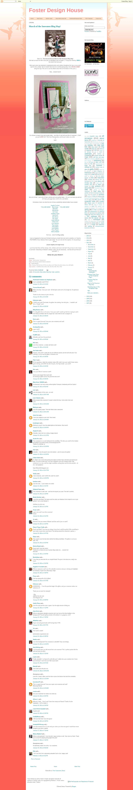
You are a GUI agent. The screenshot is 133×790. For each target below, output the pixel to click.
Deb (34, 751)
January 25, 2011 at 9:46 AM (40, 379)
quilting (89, 196)
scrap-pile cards (90, 201)
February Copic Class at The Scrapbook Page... (93, 276)
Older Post (77, 766)
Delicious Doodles (90, 158)
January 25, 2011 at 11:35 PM (41, 644)
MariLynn (35, 407)
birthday (90, 145)
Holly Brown (55, 210)
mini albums (98, 181)
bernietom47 (36, 682)
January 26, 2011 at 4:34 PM (40, 705)
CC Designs (88, 152)
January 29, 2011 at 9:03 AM (40, 748)
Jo (33, 519)
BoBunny (102, 148)
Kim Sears (55, 218)
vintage (93, 224)
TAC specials (95, 218)
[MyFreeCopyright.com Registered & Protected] (80, 781)
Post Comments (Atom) (59, 770)
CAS (95, 150)
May (89, 258)
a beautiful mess (93, 136)
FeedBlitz (98, 31)
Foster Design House (56, 10)
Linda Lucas (55, 221)
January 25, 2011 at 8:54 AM (40, 323)
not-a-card (88, 188)
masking (90, 179)
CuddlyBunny (37, 716)
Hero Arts (99, 174)
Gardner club (98, 167)
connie (35, 691)
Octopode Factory (99, 188)
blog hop (48, 272)
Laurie (35, 657)
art (99, 140)
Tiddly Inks (92, 221)
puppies (94, 194)
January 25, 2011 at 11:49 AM (41, 427)
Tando (89, 219)
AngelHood (94, 140)
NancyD (35, 666)
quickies (57, 272)
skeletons (87, 206)
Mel (34, 342)
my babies (98, 184)
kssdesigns (36, 423)
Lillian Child (36, 457)
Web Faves (39, 18)
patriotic (86, 193)
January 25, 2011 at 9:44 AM (40, 366)
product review (98, 193)
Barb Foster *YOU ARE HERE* (60, 207)
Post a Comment (35, 759)
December (91, 244)
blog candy (43, 272)
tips (103, 221)
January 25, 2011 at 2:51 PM (40, 516)
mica (92, 181)
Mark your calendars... (93, 293)
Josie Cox (36, 415)
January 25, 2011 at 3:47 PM (40, 533)
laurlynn (35, 481)
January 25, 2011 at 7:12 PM (40, 607)
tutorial (88, 223)
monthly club (88, 184)
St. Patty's (94, 209)
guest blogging (98, 171)
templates (87, 221)
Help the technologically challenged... (92, 271)
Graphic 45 (101, 169)
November (91, 247)
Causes (100, 150)
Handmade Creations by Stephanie (42, 279)
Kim (34, 369)
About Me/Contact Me (61, 18)
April (89, 260)
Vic (34, 628)
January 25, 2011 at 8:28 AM (40, 306)
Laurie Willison (55, 220)
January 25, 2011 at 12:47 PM (41, 470)
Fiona (34, 576)
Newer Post (33, 766)
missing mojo (88, 183)
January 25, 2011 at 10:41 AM (41, 411)
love (92, 178)
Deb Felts (55, 208)
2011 (87, 242)
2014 (87, 235)
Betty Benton (36, 309)
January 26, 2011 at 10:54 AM (41, 670)
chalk (100, 152)
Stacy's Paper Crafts (38, 527)
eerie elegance (88, 160)
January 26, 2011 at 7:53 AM (40, 653)
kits (97, 176)
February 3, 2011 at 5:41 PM (40, 755)
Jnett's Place (36, 603)
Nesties (86, 186)
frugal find (88, 165)
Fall (91, 163)
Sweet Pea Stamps (95, 214)
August (90, 251)
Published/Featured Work (76, 18)
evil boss (91, 162)
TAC (103, 214)
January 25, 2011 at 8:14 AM (40, 297)
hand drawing (98, 172)
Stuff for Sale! (49, 18)
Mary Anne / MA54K (38, 382)
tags (103, 218)
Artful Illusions (96, 142)
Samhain (97, 198)
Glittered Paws (37, 489)
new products (96, 186)
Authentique (96, 143)
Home (32, 18)
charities (99, 153)
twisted (93, 223)
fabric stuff (98, 162)
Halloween (88, 173)
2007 (87, 303)
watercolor (101, 224)
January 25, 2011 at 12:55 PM (41, 478)
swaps (86, 214)
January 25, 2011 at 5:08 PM (40, 600)
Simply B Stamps (98, 204)
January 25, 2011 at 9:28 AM (40, 356)
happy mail (87, 174)
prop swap (87, 194)
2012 (87, 240)
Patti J (35, 360)
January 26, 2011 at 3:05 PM (40, 696)
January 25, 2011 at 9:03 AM (40, 339)
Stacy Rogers (55, 230)
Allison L (35, 699)
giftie (86, 169)
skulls (93, 206)
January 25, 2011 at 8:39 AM (40, 315)
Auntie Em (36, 438)
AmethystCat (36, 327)
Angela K (35, 431)
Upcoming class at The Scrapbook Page (93, 287)
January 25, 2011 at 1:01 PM (40, 486)
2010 (87, 296)
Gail (34, 449)
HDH (93, 174)
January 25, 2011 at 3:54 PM (40, 554)
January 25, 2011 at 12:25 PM (41, 446)
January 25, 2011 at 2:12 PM (40, 506)
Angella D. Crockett (38, 566)
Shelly (35, 473)
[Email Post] (47, 270)
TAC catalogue (92, 216)
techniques (96, 219)
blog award (95, 147)
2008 (87, 301)
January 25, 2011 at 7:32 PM (40, 617)
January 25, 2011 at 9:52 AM (40, 386)
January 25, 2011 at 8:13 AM (40, 284)
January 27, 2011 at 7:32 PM (40, 740)
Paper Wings (97, 191)
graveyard (89, 171)
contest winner (98, 155)
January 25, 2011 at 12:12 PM (41, 435)
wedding (90, 226)
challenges (88, 153)
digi (97, 158)
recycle (100, 196)
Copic (53, 272)
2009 (87, 298)
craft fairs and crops (98, 157)
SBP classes (98, 199)
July (89, 253)
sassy (90, 199)
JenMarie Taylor (55, 213)
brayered (88, 150)
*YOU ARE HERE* (46, 207)
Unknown (35, 300)
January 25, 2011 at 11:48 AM (41, 419)
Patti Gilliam (55, 226)
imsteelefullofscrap (38, 724)
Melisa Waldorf (55, 231)
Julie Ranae (55, 217)
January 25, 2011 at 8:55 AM (40, 331)
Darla (34, 319)
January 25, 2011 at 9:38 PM (40, 636)
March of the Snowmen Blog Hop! (93, 284)
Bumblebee (36, 557)
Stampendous (93, 211)
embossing (97, 160)
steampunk (92, 213)
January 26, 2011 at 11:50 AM (41, 688)
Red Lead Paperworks (89, 198)
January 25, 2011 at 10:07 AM (41, 394)
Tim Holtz (99, 221)
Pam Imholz (55, 225)
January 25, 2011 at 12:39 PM (41, 454)
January (90, 267)
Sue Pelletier (55, 228)
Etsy (85, 162)
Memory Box (98, 179)
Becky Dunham (37, 497)
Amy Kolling (36, 647)
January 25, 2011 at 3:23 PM (40, 523)
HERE (78, 60)
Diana (34, 536)
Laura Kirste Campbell (39, 708)
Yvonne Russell (37, 287)
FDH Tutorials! (88, 18)
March (90, 263)
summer (99, 213)
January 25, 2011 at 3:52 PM (40, 542)
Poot (92, 193)
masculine (100, 178)
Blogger (74, 786)
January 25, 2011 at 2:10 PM (40, 493)
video (88, 224)
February (90, 265)
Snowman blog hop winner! (92, 280)
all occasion (36, 272)
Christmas (88, 155)
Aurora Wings (89, 143)
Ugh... (89, 290)
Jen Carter (55, 212)
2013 (87, 238)
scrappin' (101, 201)
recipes (94, 196)
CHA (95, 152)
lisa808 (35, 335)
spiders (100, 208)
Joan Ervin (55, 215)
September (91, 249)
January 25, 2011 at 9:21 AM (40, 347)
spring (87, 209)
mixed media (99, 182)
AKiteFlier (36, 620)
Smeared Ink (94, 208)
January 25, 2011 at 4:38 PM (40, 572)
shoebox (100, 203)
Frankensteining (99, 163)
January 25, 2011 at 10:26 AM (41, 404)
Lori (34, 390)
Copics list (98, 18)
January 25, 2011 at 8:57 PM (40, 625)
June (89, 256)
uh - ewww (101, 223)
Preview (87, 31)
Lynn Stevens (55, 223)
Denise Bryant (37, 546)
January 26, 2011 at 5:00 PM (40, 713)
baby (103, 143)
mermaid (87, 181)
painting (95, 189)
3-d (85, 136)
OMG (86, 189)
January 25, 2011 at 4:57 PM (40, 580)
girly (92, 169)
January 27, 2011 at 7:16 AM (40, 730)
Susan (35, 510)
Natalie (35, 639)
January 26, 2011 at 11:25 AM (41, 678)
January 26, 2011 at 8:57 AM (40, 663)
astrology (102, 142)
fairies (86, 163)
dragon (101, 158)
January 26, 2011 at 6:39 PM (40, 721)
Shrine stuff (88, 204)
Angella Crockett (55, 205)
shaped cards (91, 203)
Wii (92, 227)
